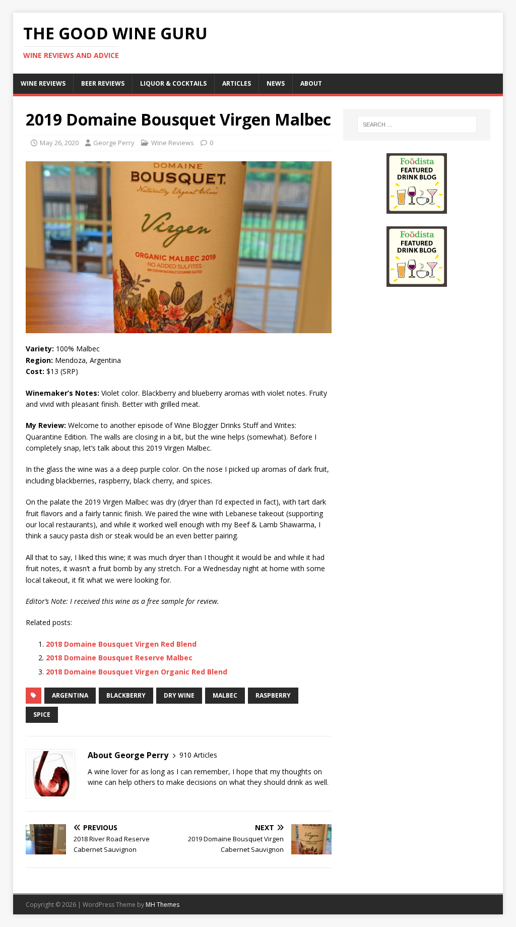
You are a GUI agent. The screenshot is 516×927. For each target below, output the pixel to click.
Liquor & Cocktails (173, 83)
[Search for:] (417, 124)
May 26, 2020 (59, 142)
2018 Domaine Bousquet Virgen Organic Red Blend (136, 671)
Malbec (225, 695)
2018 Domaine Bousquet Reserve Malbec (119, 657)
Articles (236, 83)
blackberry (126, 695)
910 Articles (198, 755)
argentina (70, 695)
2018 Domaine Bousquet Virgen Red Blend (121, 644)
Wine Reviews (43, 83)
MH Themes (162, 904)
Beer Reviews (102, 83)
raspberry (273, 695)
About (311, 83)
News (276, 83)
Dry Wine (179, 695)
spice (41, 714)
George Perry (114, 142)
